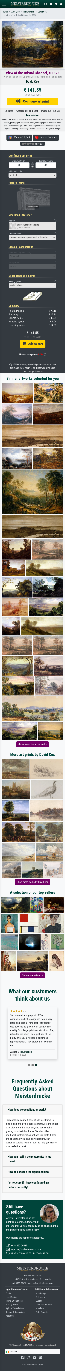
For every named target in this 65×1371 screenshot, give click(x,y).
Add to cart (34, 344)
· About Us (9, 1316)
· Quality (38, 1301)
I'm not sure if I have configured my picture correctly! (28, 1185)
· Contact (8, 1293)
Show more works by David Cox (32, 882)
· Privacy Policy (11, 1304)
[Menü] (4, 4)
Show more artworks (32, 975)
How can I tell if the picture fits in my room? (29, 1159)
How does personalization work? (27, 1109)
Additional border (15, 171)
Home (5, 11)
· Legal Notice (11, 1297)
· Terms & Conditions (14, 1301)
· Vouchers (39, 1308)
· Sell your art (40, 1297)
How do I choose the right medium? (28, 1172)
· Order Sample (41, 1312)
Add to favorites (47, 137)
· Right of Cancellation (14, 1308)
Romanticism (28, 11)
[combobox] (32, 175)
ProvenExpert (26, 1052)
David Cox (42, 11)
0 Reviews (38, 144)
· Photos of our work (43, 1304)
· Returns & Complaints (14, 1312)
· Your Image (40, 1293)
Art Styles (15, 11)
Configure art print (35, 101)
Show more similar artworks (32, 744)
